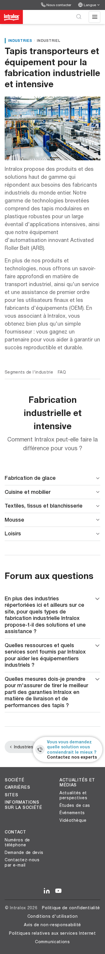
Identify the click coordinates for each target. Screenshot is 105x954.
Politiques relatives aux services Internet (52, 933)
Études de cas (75, 805)
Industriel (48, 40)
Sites (11, 795)
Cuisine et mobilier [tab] (27, 492)
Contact (15, 832)
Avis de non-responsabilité (52, 924)
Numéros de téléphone (17, 842)
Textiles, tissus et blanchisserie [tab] (44, 506)
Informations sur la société (23, 805)
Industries (20, 40)
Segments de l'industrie (29, 371)
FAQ (62, 371)
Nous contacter (58, 5)
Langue (90, 5)
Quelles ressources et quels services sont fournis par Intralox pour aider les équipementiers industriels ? (45, 655)
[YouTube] (58, 891)
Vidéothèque (73, 820)
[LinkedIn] (46, 891)
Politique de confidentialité (71, 907)
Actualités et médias (77, 783)
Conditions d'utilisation (52, 916)
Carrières (17, 787)
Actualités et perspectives (73, 795)
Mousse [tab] (14, 520)
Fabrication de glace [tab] (30, 478)
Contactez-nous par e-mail (22, 862)
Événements (72, 812)
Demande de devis (24, 852)
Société (14, 780)
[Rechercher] (79, 16)
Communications (52, 941)
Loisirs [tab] (13, 533)
